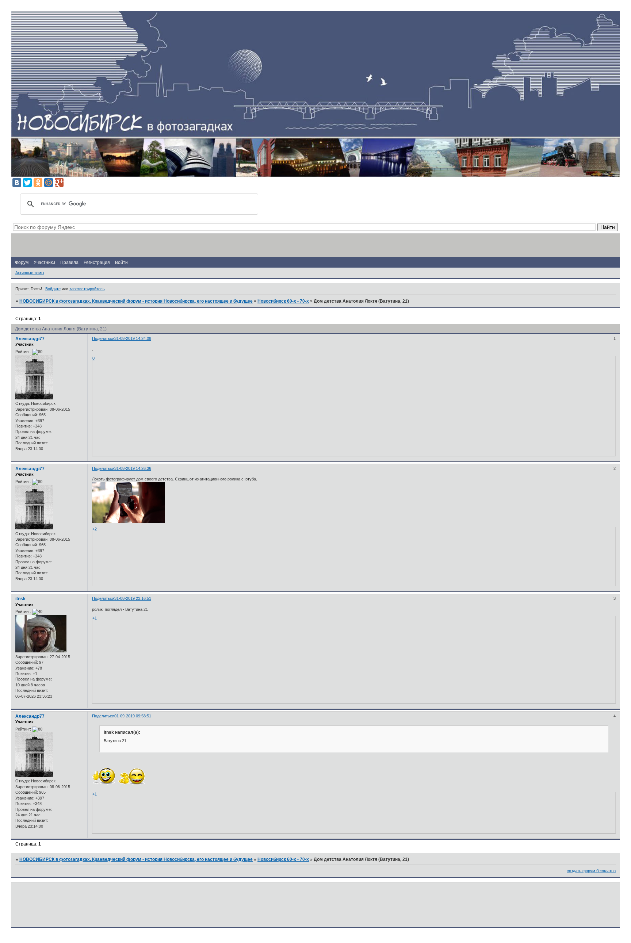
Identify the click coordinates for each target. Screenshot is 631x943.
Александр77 (30, 338)
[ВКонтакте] (16, 182)
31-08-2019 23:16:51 (132, 598)
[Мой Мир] (48, 182)
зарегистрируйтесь (87, 289)
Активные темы (29, 273)
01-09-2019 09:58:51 (132, 716)
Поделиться (103, 338)
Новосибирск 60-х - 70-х (283, 301)
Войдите (53, 289)
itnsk (20, 598)
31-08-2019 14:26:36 (132, 468)
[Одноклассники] (38, 182)
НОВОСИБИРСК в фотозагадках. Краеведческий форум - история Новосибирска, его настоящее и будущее (136, 301)
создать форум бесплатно (591, 871)
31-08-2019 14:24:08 (132, 338)
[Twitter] (27, 182)
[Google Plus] (59, 182)
